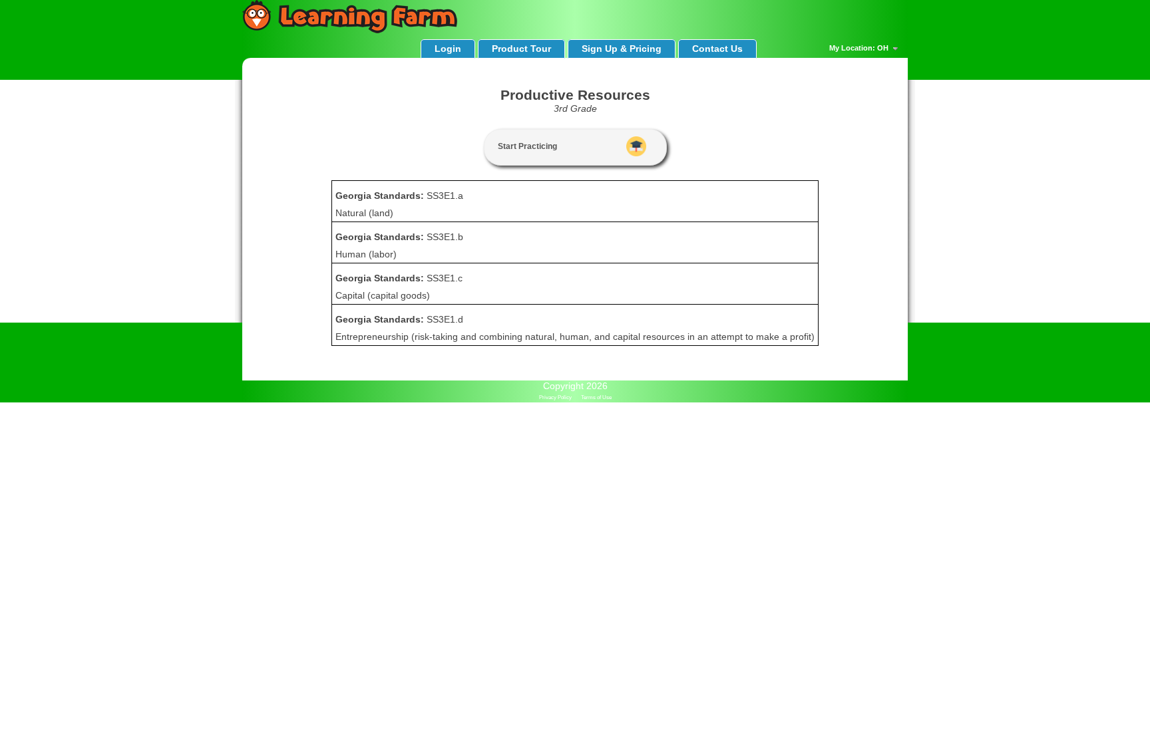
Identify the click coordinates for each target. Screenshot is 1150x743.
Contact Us (717, 48)
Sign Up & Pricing (622, 48)
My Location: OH (859, 48)
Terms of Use (596, 397)
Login (448, 48)
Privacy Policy (555, 397)
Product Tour (521, 48)
